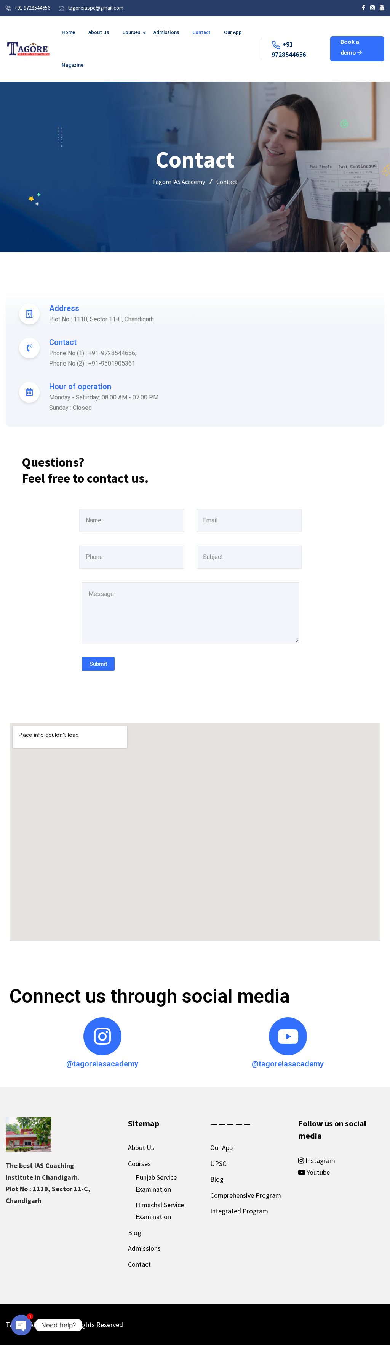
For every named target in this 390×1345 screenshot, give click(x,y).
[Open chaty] (21, 1321)
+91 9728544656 (32, 7)
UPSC (218, 1163)
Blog (134, 1232)
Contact (201, 32)
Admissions (166, 32)
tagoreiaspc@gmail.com (95, 7)
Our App (233, 32)
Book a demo (349, 47)
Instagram (319, 1160)
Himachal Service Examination (160, 1210)
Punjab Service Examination (156, 1183)
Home (68, 32)
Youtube (317, 1172)
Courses (131, 32)
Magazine (72, 65)
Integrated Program (239, 1210)
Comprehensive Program (245, 1195)
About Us (98, 32)
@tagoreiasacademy (102, 1063)
